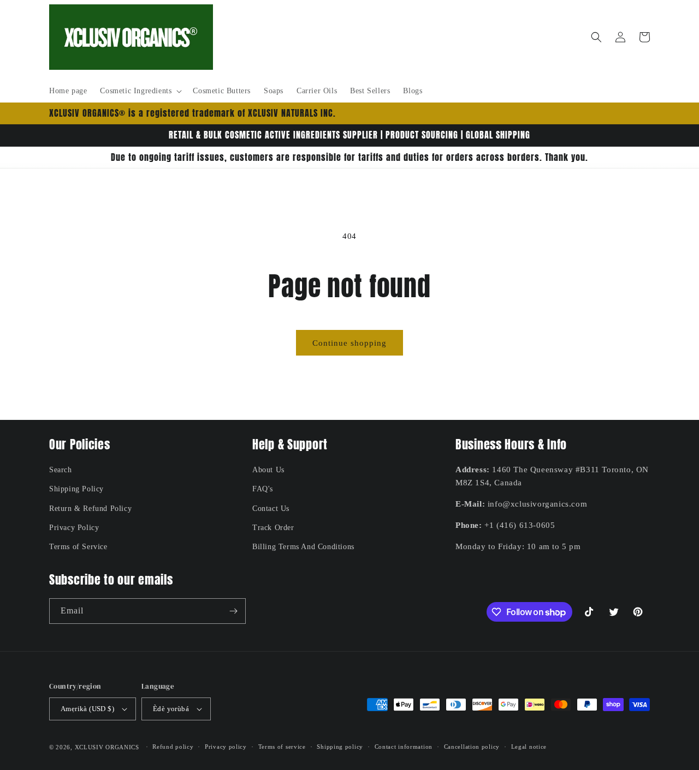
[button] (139, 91)
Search (60, 470)
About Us (268, 470)
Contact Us (270, 508)
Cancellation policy (472, 746)
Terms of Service (78, 547)
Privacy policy (226, 746)
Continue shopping (349, 343)
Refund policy (172, 746)
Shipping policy (340, 746)
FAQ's (262, 489)
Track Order (273, 528)
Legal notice (529, 746)
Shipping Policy (76, 489)
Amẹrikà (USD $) (87, 709)
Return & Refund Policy (90, 508)
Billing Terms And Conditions (303, 547)
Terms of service (282, 746)
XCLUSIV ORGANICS (107, 747)
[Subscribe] (233, 611)
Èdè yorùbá (171, 709)
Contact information (404, 746)
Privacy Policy (74, 528)
